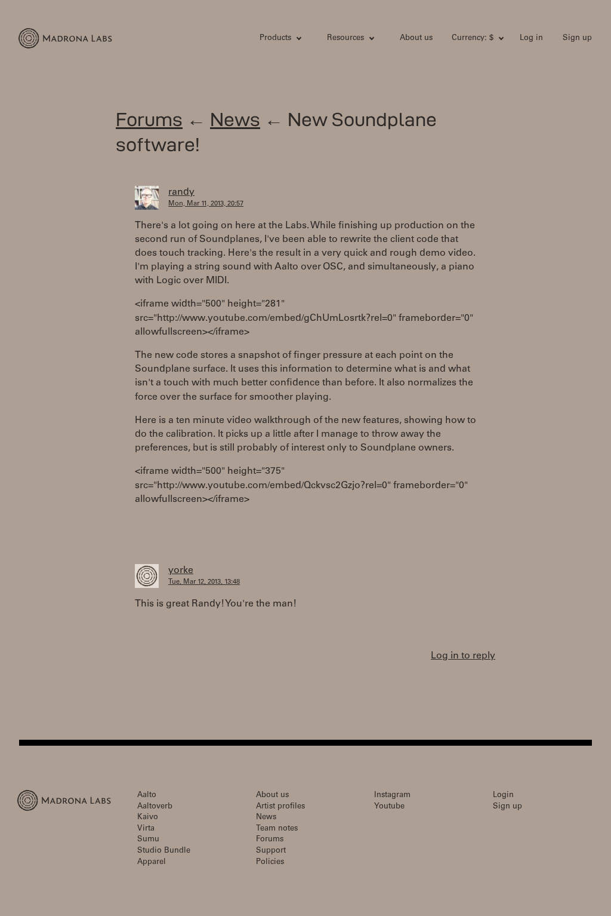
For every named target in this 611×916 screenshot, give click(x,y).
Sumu (148, 840)
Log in (531, 38)
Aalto (146, 795)
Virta (146, 829)
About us (416, 38)
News (235, 119)
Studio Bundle (163, 851)
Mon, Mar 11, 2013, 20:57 (205, 204)
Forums (149, 119)
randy (181, 192)
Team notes (277, 829)
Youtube (389, 807)
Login (503, 795)
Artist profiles (280, 807)
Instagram (392, 795)
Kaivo (147, 818)
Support (271, 851)
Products (275, 38)
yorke (180, 570)
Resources (345, 38)
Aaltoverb (154, 807)
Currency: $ (472, 38)
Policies (270, 862)
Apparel (151, 862)
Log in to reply (463, 656)
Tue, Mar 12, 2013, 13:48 (204, 582)
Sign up (577, 38)
